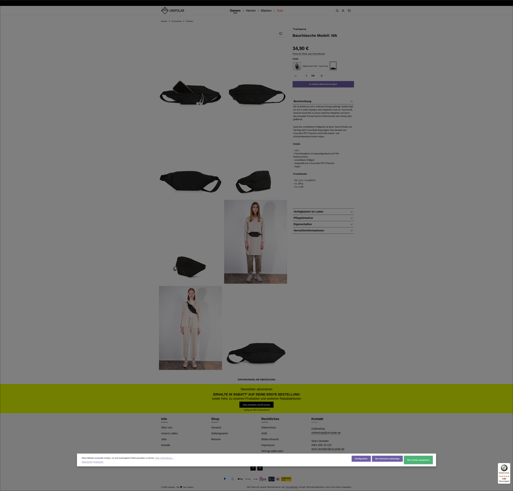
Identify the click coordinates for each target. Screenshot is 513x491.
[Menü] (508, 464)
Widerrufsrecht (270, 439)
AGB (264, 433)
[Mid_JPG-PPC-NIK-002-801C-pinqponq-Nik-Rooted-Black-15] (190, 328)
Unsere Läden (169, 433)
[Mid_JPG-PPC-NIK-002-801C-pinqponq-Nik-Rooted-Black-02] (255, 69)
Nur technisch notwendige (387, 459)
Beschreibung (302, 101)
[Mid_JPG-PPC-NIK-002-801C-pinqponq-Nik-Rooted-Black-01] (255, 328)
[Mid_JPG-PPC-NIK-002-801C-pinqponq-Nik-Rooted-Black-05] (190, 242)
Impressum (268, 445)
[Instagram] (260, 468)
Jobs (164, 439)
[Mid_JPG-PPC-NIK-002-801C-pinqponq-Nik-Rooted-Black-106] (190, 69)
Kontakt (165, 445)
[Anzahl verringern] (295, 76)
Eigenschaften (303, 224)
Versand (216, 427)
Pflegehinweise (303, 218)
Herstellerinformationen (309, 230)
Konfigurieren (361, 459)
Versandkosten (292, 487)
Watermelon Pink (310, 66)
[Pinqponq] (299, 29)
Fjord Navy (323, 66)
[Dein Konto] (343, 10)
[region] (223, 198)
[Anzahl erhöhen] (322, 76)
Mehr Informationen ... (164, 458)
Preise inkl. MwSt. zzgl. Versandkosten (309, 54)
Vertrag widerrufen (272, 451)
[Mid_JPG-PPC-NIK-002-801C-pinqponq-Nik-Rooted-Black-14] (255, 242)
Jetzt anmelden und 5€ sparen (256, 405)
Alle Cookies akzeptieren (418, 460)
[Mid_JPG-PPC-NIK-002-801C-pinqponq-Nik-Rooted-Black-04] (255, 156)
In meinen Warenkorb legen (323, 84)
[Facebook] (253, 468)
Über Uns (166, 427)
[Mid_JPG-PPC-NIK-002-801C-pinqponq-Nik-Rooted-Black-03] (190, 156)
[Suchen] (337, 10)
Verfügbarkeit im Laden (308, 211)
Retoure (216, 439)
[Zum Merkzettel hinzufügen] (280, 33)
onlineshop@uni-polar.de (326, 432)
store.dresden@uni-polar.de (327, 449)
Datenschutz (268, 427)
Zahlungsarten (219, 433)
